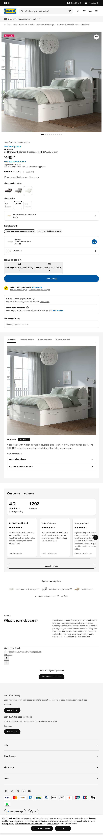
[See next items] (95, 537)
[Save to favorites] (96, 37)
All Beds (64, 596)
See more (8, 704)
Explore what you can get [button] (39, 289)
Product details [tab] (27, 339)
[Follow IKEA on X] (23, 791)
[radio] (19, 231)
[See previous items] (6, 658)
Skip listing (8, 654)
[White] (28, 190)
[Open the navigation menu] (96, 11)
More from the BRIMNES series (17, 142)
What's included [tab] (63, 339)
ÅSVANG (18, 239)
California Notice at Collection (28, 823)
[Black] (8, 190)
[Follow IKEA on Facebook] (6, 791)
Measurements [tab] (45, 339)
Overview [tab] (12, 339)
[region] (51, 81)
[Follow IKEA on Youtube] (29, 791)
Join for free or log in (18, 289)
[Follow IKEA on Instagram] (12, 791)
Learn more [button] (44, 301)
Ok (63, 828)
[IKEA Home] (10, 11)
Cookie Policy (53, 823)
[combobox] (43, 11)
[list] (51, 537)
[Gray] (18, 190)
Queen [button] (55, 152)
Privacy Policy (8, 823)
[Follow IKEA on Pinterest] (18, 791)
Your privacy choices (42, 828)
